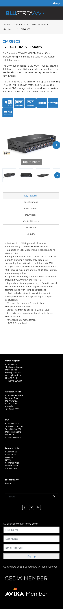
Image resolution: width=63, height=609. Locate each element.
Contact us (10, 483)
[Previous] (6, 145)
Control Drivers (31, 221)
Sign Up (32, 556)
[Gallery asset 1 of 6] (9, 175)
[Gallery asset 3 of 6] (43, 175)
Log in (58, 3)
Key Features (30, 195)
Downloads (31, 214)
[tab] (31, 195)
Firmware (31, 227)
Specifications (31, 201)
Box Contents (31, 208)
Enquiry (31, 233)
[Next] (56, 145)
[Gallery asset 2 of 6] (26, 175)
